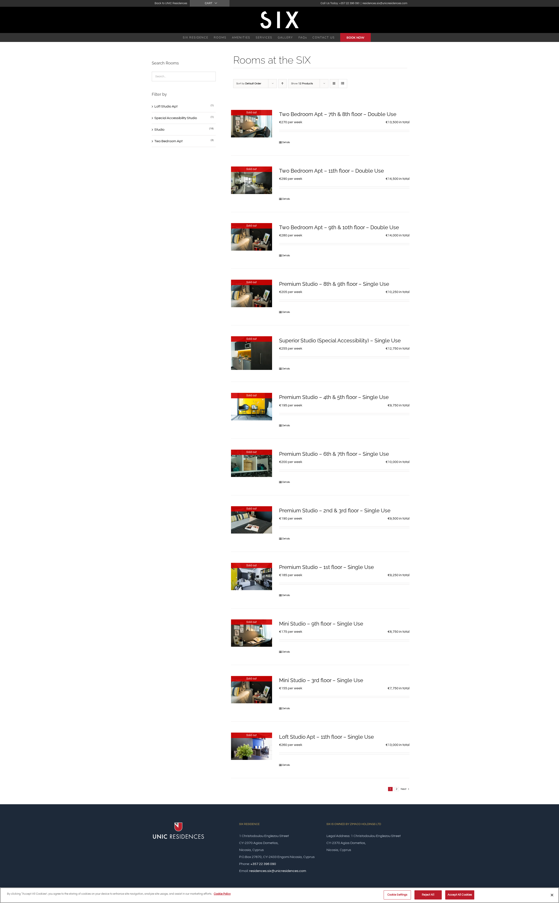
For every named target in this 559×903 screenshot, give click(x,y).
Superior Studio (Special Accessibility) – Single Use (340, 340)
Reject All (428, 894)
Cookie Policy (222, 893)
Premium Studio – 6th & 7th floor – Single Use (334, 454)
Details (286, 142)
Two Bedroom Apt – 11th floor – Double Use (331, 171)
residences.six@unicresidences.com (384, 3)
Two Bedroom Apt (168, 141)
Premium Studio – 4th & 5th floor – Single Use (334, 397)
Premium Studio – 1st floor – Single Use (326, 567)
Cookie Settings (397, 894)
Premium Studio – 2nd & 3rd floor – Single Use (334, 510)
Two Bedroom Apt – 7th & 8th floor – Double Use (337, 114)
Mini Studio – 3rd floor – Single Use (321, 680)
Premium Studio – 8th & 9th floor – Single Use (334, 284)
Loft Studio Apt (166, 106)
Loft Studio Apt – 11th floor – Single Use (326, 737)
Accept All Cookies (460, 894)
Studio (159, 129)
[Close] (552, 895)
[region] (279, 895)
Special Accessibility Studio (175, 118)
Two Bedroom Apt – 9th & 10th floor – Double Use (339, 227)
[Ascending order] (282, 83)
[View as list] (342, 83)
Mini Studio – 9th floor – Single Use (321, 623)
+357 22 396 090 (263, 864)
